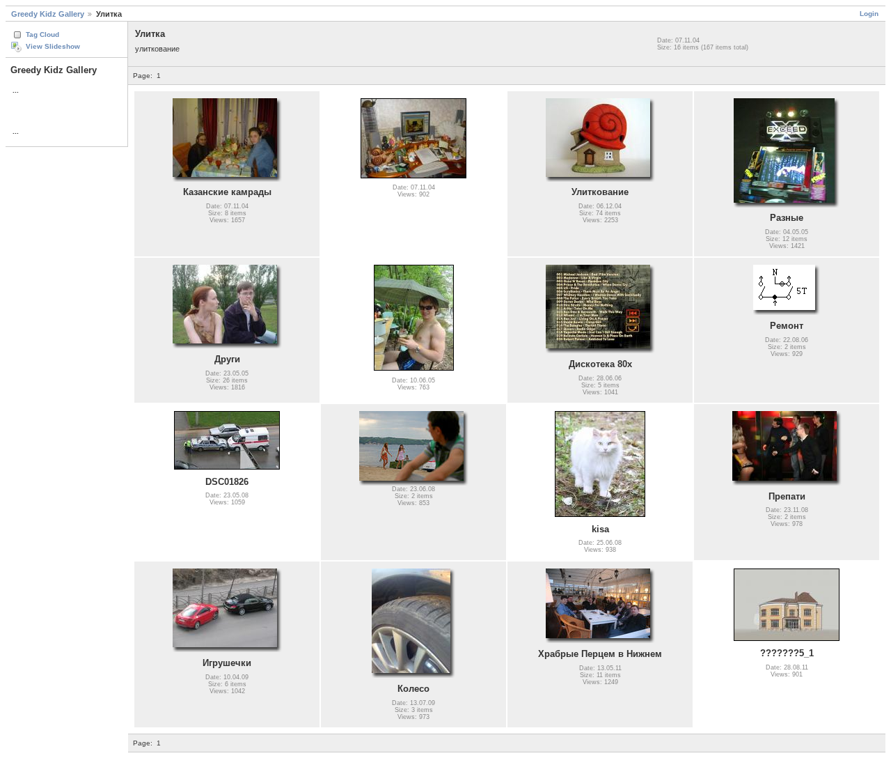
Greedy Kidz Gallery (47, 14)
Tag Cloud (42, 34)
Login (869, 13)
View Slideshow (53, 46)
